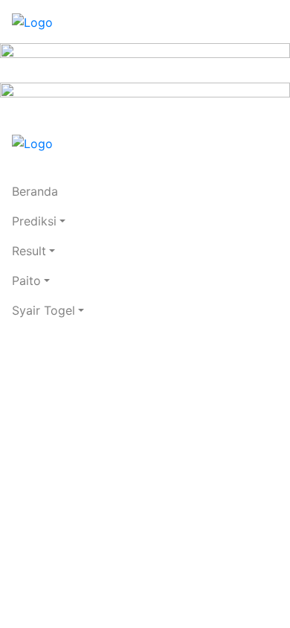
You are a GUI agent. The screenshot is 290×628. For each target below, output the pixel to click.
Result (29, 250)
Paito (26, 280)
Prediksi (34, 221)
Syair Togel (43, 310)
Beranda (35, 191)
